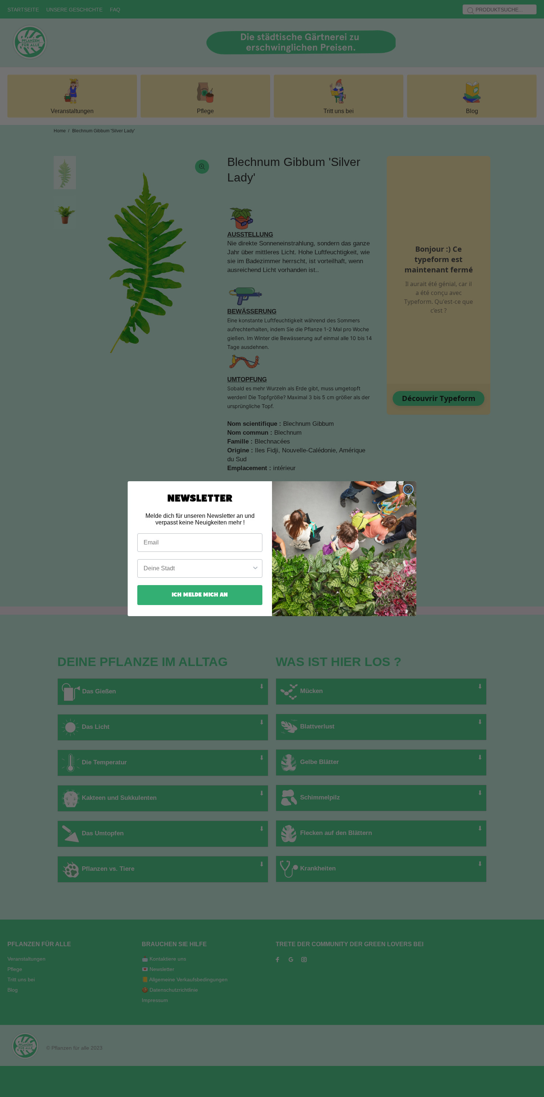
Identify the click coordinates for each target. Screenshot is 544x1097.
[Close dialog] (408, 489)
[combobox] (198, 568)
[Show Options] (255, 568)
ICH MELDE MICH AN (200, 595)
